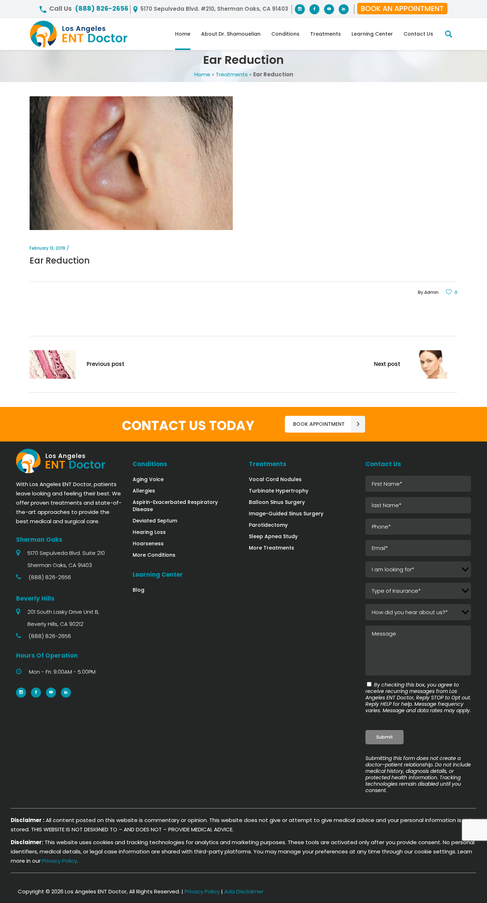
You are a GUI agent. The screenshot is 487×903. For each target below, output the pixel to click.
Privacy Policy (59, 860)
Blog (138, 589)
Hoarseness (148, 543)
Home (202, 74)
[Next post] (434, 366)
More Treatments (271, 547)
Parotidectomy (268, 525)
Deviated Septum (155, 520)
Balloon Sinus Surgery (277, 502)
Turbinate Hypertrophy (278, 490)
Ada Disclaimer (243, 891)
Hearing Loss (149, 532)
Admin (431, 292)
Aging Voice (148, 479)
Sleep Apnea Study (273, 536)
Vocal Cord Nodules (275, 479)
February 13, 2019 (47, 248)
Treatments (232, 74)
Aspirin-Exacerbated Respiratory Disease (175, 506)
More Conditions (154, 554)
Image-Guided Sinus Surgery (286, 513)
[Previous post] (53, 366)
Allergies (144, 490)
